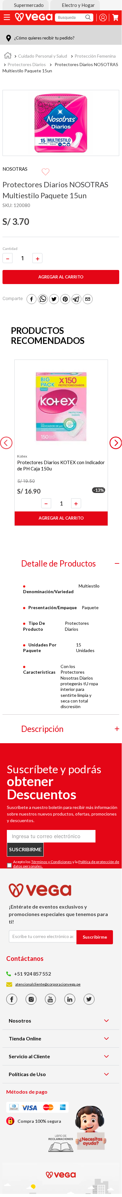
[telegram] (76, 299)
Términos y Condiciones (51, 861)
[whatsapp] (43, 299)
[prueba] (91, 1128)
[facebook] (32, 299)
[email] (88, 299)
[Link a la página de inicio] (7, 56)
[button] (25, 5)
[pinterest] (65, 299)
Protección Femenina (95, 56)
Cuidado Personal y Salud (42, 56)
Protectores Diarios (26, 64)
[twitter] (54, 299)
